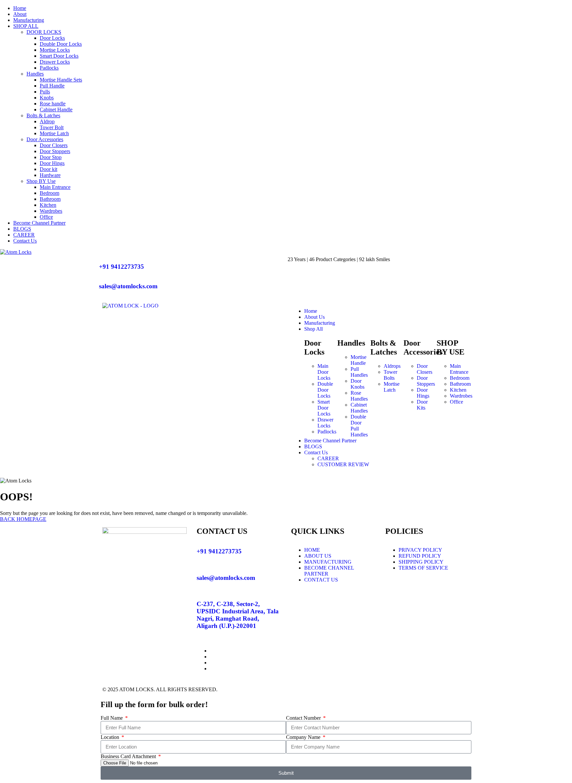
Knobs (47, 97)
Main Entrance (55, 187)
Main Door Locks (323, 372)
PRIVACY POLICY (420, 550)
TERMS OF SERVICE (423, 568)
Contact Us (25, 241)
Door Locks (52, 38)
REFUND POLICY (420, 556)
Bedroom (49, 193)
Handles (35, 74)
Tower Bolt (52, 127)
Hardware (50, 175)
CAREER (24, 235)
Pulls (45, 91)
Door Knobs (357, 384)
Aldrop (47, 121)
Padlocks (49, 68)
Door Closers (54, 145)
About (19, 14)
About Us (314, 317)
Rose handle (53, 103)
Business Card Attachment (129, 756)
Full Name (112, 718)
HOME (312, 550)
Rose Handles (359, 396)
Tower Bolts (390, 375)
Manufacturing (28, 20)
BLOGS (22, 229)
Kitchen (48, 205)
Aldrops (392, 366)
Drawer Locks (55, 62)
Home (19, 8)
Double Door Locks (61, 44)
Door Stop (51, 157)
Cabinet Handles (359, 408)
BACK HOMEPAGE (23, 519)
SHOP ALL (25, 26)
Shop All (313, 329)
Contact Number (304, 718)
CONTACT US (321, 580)
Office (46, 217)
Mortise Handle (358, 360)
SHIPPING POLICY (421, 562)
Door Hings (52, 163)
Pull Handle (52, 85)
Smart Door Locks (59, 56)
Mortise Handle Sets (61, 80)
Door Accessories (44, 139)
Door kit (48, 169)
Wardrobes (51, 211)
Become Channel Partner (39, 223)
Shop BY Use (41, 181)
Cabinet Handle (56, 109)
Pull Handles (359, 372)
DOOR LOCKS (43, 32)
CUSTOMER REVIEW (343, 464)
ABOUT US (317, 556)
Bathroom (50, 199)
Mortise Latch (54, 133)
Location (110, 737)
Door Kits (422, 405)
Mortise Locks (55, 50)
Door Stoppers (55, 151)
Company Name (304, 737)
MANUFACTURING (328, 562)
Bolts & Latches (43, 115)
